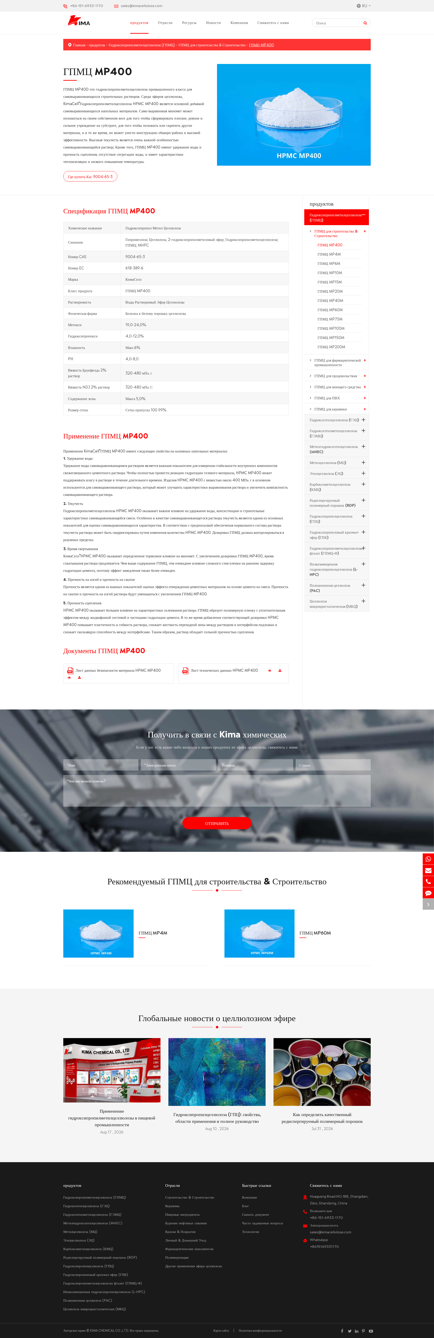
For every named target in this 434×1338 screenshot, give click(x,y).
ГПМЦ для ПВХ (327, 397)
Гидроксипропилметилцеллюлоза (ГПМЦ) (142, 44)
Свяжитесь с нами (273, 22)
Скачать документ (255, 1214)
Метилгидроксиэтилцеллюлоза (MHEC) (334, 448)
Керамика (172, 1205)
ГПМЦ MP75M (330, 318)
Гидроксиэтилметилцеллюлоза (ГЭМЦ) (333, 433)
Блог (245, 1205)
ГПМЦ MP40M (330, 300)
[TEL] (428, 881)
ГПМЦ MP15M (330, 281)
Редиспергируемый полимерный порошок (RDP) (333, 502)
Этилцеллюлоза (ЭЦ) (326, 473)
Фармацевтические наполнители (189, 1248)
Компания (239, 22)
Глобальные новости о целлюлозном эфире (217, 1016)
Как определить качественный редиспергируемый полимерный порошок (322, 1117)
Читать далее (112, 1097)
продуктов (139, 22)
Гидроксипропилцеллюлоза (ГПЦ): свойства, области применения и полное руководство (217, 1117)
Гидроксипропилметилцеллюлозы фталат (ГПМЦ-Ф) (336, 550)
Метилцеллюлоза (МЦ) (328, 462)
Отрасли (165, 22)
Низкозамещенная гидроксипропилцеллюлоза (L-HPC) (334, 569)
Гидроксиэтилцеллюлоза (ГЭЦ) (334, 419)
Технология (250, 1231)
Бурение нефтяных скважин (186, 1222)
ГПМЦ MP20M (330, 291)
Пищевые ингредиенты (182, 1214)
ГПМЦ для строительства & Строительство (212, 44)
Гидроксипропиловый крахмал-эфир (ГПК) (334, 534)
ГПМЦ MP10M (330, 272)
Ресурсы (189, 22)
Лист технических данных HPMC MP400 (224, 670)
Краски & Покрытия (180, 1231)
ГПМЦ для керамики (330, 408)
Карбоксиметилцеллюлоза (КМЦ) (330, 486)
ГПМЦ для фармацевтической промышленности (337, 362)
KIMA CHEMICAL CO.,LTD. (109, 1330)
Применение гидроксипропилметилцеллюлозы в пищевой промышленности (111, 1117)
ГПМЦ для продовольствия (335, 375)
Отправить (217, 823)
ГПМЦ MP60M (330, 309)
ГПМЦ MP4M (329, 254)
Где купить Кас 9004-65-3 (90, 176)
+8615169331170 (324, 1246)
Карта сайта (221, 1330)
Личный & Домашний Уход (185, 1239)
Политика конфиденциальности (260, 1330)
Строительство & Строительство (189, 1196)
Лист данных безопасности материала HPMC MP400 (118, 670)
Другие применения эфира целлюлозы (193, 1265)
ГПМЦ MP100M (331, 328)
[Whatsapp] (428, 859)
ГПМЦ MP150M (331, 337)
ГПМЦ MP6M (329, 263)
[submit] (365, 22)
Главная (79, 44)
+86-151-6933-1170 (86, 5)
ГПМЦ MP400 (261, 44)
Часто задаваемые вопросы (262, 1222)
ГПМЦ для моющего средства (337, 386)
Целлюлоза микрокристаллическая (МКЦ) (334, 603)
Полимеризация (177, 1257)
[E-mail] (428, 870)
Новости (213, 22)
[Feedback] (428, 892)
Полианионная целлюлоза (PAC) (330, 587)
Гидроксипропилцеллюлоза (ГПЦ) (331, 518)
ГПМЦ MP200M (331, 346)
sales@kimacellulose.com (141, 5)
